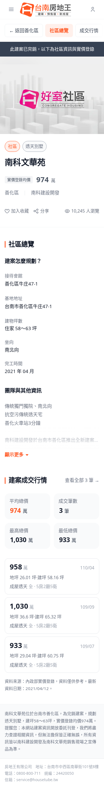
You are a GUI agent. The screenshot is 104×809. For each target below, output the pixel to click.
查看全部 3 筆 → (82, 480)
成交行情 (89, 30)
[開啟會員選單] (92, 9)
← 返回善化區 (24, 30)
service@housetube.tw (37, 779)
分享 (44, 211)
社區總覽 (59, 30)
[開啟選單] (11, 9)
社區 (12, 146)
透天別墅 (34, 146)
